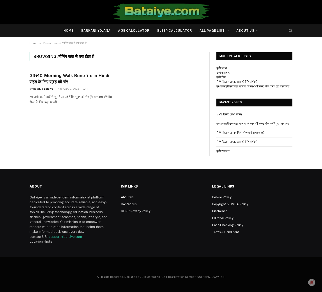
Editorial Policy (222, 218)
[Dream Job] (161, 12)
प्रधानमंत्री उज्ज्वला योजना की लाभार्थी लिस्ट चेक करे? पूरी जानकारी (252, 86)
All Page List (212, 30)
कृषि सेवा (221, 77)
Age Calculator (134, 30)
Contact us (129, 204)
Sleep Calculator (174, 30)
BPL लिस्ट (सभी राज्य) (229, 114)
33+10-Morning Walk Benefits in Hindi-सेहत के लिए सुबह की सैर (70, 78)
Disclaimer (219, 211)
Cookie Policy (221, 197)
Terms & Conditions (225, 232)
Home (68, 30)
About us (245, 30)
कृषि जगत (221, 68)
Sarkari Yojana (96, 30)
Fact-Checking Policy (227, 225)
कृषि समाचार (223, 72)
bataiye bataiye (43, 88)
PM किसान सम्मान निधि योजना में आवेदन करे (240, 132)
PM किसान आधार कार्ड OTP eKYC (237, 81)
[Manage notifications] (311, 282)
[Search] (290, 31)
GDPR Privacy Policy (135, 211)
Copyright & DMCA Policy (230, 204)
